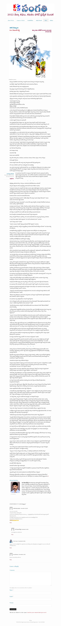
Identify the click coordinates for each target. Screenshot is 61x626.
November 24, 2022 (24, 508)
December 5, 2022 (22, 554)
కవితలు (51, 20)
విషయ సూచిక (39, 20)
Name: (11, 590)
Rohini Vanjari (15, 541)
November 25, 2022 (25, 529)
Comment (12, 570)
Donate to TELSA (21, 20)
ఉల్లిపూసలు (12, 178)
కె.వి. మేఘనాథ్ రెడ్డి (15, 30)
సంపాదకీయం (30, 20)
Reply (11, 522)
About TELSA (11, 20)
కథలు (46, 20)
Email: (11, 596)
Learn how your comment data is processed (36, 612)
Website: (12, 603)
